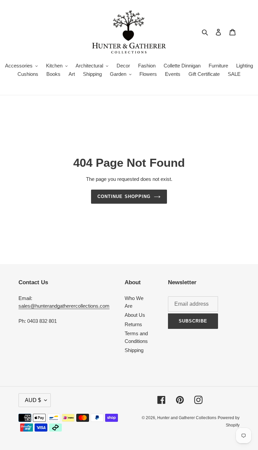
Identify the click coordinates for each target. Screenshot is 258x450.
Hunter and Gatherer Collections (186, 417)
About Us (135, 315)
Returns (133, 324)
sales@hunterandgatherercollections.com (64, 306)
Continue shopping (123, 196)
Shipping (134, 350)
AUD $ (33, 400)
